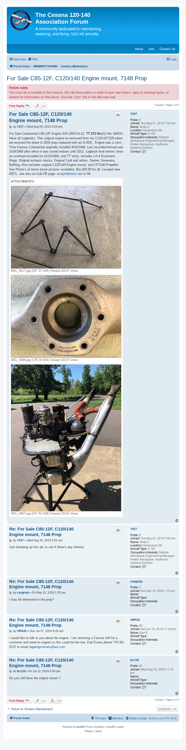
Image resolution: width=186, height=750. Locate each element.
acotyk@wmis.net (69, 174)
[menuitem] (33, 59)
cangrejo (136, 581)
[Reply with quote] (118, 115)
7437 (133, 113)
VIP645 (135, 619)
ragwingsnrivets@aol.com (47, 647)
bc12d (134, 660)
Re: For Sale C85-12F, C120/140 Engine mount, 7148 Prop (41, 532)
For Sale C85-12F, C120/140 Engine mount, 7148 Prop (77, 78)
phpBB (80, 726)
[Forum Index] (21, 20)
